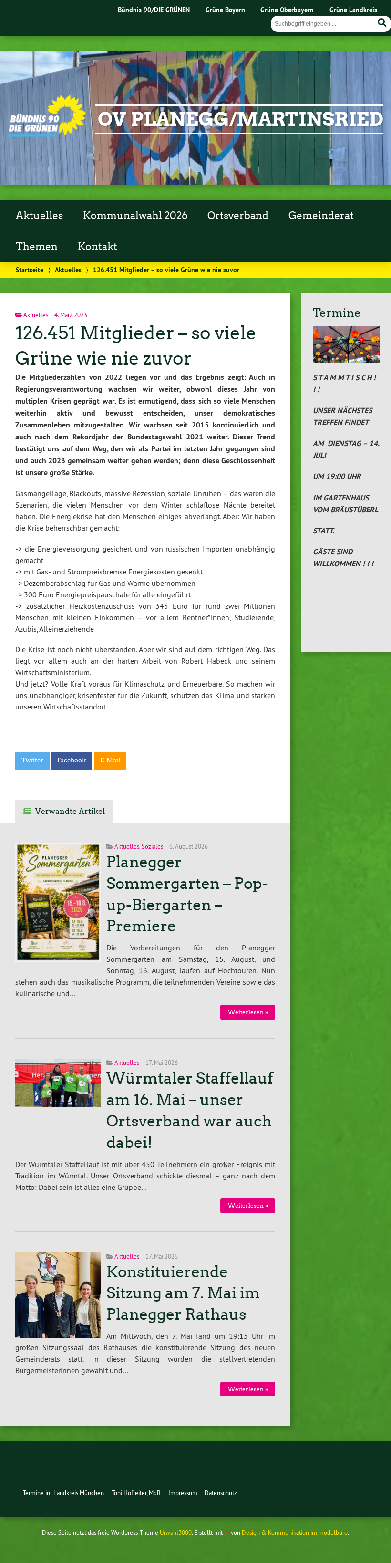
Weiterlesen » (248, 1012)
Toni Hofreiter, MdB (136, 1493)
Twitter (32, 760)
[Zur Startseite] (47, 134)
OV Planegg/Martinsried (240, 119)
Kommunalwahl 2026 (135, 215)
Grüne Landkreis (353, 9)
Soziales (152, 846)
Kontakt (97, 246)
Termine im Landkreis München (63, 1493)
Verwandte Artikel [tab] (70, 811)
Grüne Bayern (225, 9)
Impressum (182, 1493)
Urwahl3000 (176, 1532)
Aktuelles (39, 215)
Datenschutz (221, 1493)
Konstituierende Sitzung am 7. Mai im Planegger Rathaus (183, 1293)
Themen (37, 246)
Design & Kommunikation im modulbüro (295, 1532)
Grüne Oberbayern (287, 9)
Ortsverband (237, 215)
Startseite (29, 269)
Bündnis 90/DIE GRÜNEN (154, 9)
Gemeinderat (321, 215)
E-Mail (110, 760)
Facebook (71, 760)
